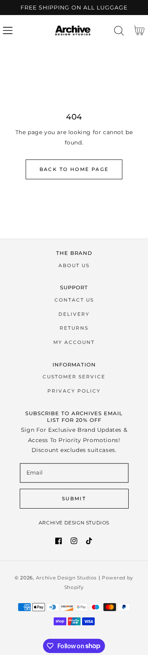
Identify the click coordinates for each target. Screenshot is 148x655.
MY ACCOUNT (74, 342)
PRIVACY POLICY (74, 391)
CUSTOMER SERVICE (74, 377)
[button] (7, 30)
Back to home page (74, 169)
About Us (74, 265)
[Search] (119, 31)
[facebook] (58, 541)
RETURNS (74, 328)
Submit (74, 498)
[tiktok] (89, 541)
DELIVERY (74, 314)
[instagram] (74, 541)
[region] (74, 7)
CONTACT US (74, 300)
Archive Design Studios (66, 578)
